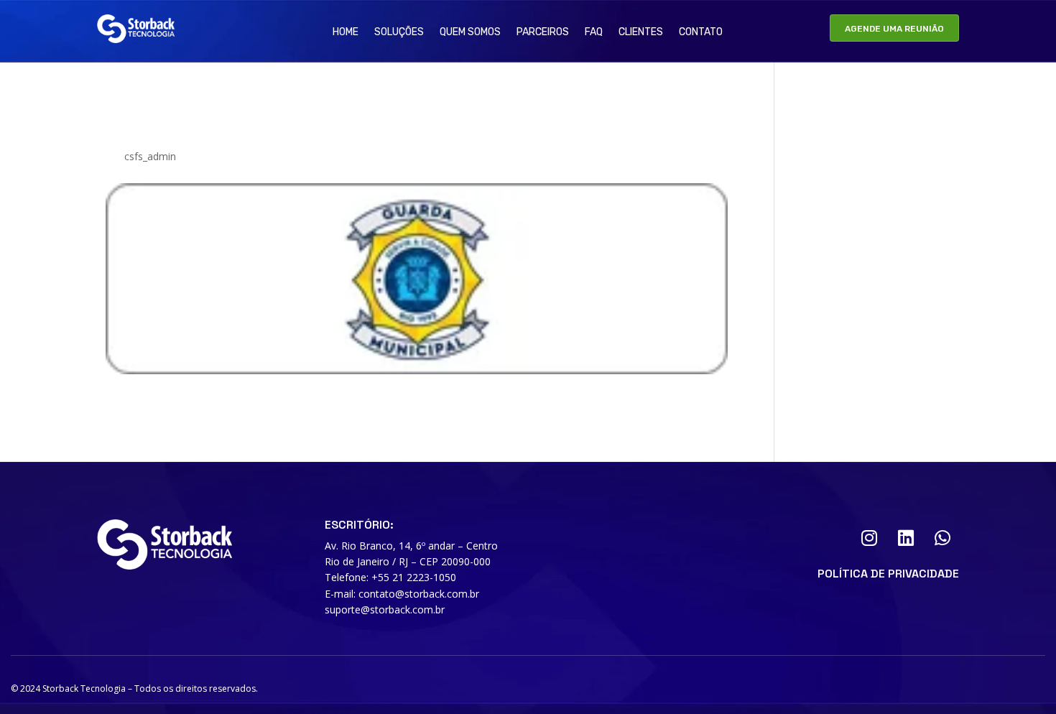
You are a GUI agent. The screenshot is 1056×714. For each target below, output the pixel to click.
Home (345, 32)
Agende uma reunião (894, 29)
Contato (701, 32)
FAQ (594, 32)
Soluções (399, 32)
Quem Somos (470, 32)
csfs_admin (150, 156)
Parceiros (543, 32)
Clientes (641, 32)
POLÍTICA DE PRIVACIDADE (888, 573)
